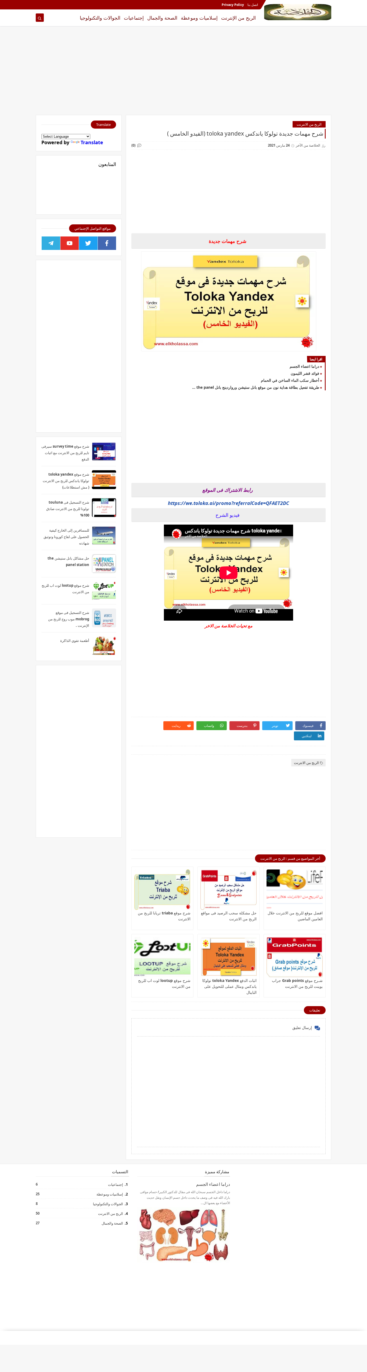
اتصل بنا (252, 4)
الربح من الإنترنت (238, 18)
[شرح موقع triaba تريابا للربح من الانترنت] (162, 889)
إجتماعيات (134, 18)
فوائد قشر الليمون (305, 373)
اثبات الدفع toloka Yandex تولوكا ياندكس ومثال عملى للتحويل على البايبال (229, 986)
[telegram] (51, 243)
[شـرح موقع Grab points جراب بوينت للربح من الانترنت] (295, 957)
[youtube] (69, 243)
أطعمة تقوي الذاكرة (74, 640)
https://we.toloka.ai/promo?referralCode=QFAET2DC (228, 503)
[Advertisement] (183, 73)
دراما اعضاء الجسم (304, 366)
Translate (92, 142)
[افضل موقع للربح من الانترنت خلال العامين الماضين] (295, 889)
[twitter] (88, 243)
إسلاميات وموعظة (199, 18)
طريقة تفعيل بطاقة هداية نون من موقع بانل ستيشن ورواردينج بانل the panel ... (255, 387)
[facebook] (107, 243)
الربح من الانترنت (309, 124)
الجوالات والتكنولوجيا (100, 18)
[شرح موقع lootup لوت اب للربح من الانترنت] (162, 957)
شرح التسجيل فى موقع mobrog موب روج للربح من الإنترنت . (68, 619)
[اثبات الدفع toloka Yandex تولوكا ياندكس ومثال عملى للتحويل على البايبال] (228, 957)
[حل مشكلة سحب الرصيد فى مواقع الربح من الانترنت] (228, 889)
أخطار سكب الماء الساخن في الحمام (290, 380)
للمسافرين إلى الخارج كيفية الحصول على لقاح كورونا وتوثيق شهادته (66, 537)
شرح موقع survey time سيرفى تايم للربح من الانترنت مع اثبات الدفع (65, 453)
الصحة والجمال (162, 18)
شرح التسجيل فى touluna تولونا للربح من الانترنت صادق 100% (67, 509)
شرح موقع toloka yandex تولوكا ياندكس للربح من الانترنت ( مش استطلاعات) (66, 481)
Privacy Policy (233, 4)
